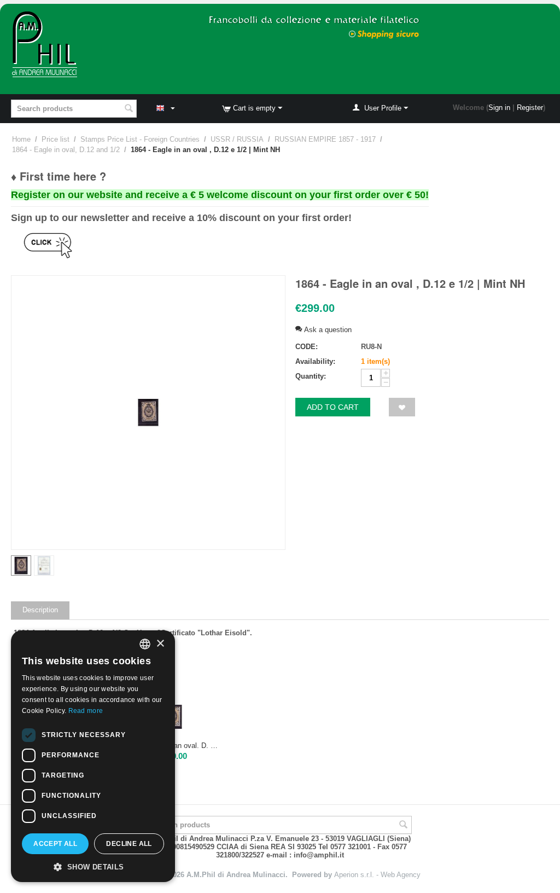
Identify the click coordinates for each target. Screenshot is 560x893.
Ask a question (327, 330)
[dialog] (93, 756)
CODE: (306, 347)
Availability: (315, 361)
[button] (93, 866)
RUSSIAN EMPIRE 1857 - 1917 (325, 139)
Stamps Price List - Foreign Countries (140, 139)
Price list (55, 139)
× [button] (160, 644)
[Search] (128, 109)
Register (530, 107)
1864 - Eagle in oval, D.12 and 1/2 (66, 150)
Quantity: (310, 376)
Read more (85, 711)
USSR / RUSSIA (237, 139)
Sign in (499, 107)
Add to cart (333, 407)
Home (21, 139)
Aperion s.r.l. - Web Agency (377, 875)
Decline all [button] (128, 844)
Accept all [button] (55, 844)
